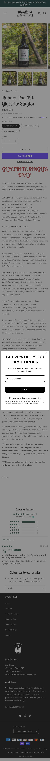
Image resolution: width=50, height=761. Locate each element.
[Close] (46, 353)
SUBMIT (25, 390)
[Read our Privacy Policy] (43, 401)
